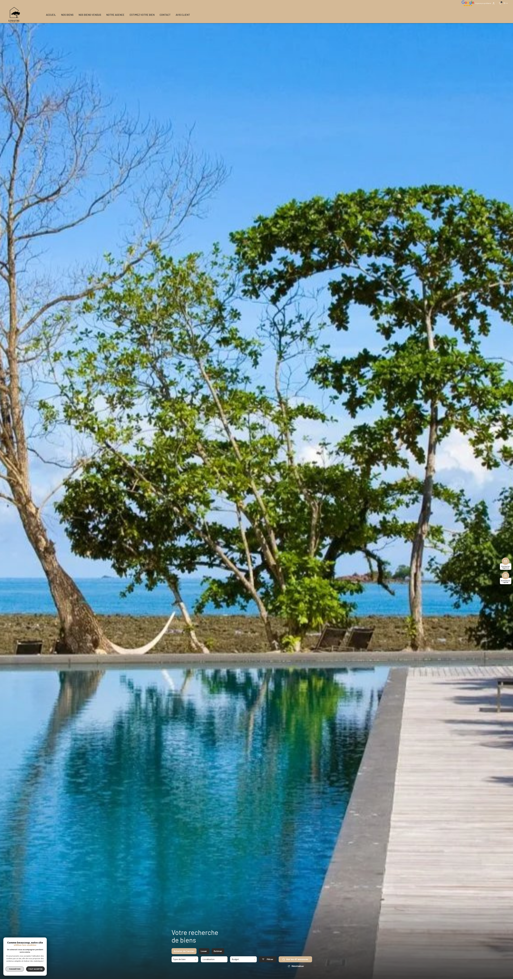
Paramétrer (14, 969)
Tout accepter (35, 969)
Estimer (218, 951)
